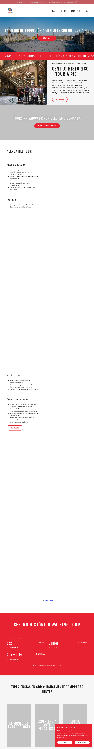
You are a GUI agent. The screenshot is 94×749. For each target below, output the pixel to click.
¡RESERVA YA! (14, 428)
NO (65, 742)
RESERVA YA (60, 99)
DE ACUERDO (82, 742)
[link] (10, 10)
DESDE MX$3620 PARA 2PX (47, 126)
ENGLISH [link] (64, 11)
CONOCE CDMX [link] (76, 11)
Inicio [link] (54, 11)
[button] (87, 11)
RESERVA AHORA (47, 38)
